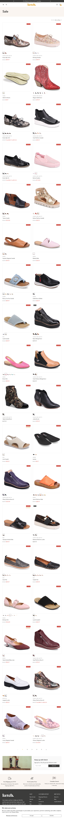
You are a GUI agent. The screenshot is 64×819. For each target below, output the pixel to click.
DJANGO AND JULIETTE (7, 55)
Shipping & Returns (43, 797)
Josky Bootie (36, 419)
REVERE (4, 296)
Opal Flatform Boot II (38, 660)
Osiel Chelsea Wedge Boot (39, 379)
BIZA (3, 457)
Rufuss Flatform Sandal (38, 218)
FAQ (40, 799)
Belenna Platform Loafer (39, 539)
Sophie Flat (35, 579)
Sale (30, 804)
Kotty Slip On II (6, 137)
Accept (32, 815)
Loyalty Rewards (58, 801)
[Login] (57, 4)
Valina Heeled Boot (7, 419)
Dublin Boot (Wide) (37, 298)
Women (31, 799)
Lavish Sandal (6, 338)
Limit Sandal (5, 459)
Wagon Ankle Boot (37, 97)
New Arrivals (32, 797)
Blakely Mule (36, 258)
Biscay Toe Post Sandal (8, 298)
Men (31, 801)
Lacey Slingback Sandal (8, 740)
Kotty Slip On (6, 178)
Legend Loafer (6, 700)
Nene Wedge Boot (37, 338)
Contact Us (41, 801)
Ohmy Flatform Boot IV (8, 499)
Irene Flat (5, 579)
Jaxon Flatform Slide (38, 499)
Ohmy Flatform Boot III (38, 700)
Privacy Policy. (15, 812)
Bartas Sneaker (36, 178)
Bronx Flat (5, 379)
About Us (56, 797)
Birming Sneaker (37, 57)
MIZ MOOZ (5, 698)
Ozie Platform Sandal (38, 137)
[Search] (6, 4)
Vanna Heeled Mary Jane (8, 660)
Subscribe (54, 765)
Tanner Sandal (6, 218)
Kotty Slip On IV (6, 57)
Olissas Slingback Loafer (39, 740)
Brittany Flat (5, 620)
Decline (52, 815)
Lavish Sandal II (36, 620)
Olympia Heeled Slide (8, 539)
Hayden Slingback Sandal (9, 258)
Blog (55, 799)
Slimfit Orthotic (6, 97)
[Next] (46, 749)
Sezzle (40, 804)
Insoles (34, 459)
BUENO (4, 216)
